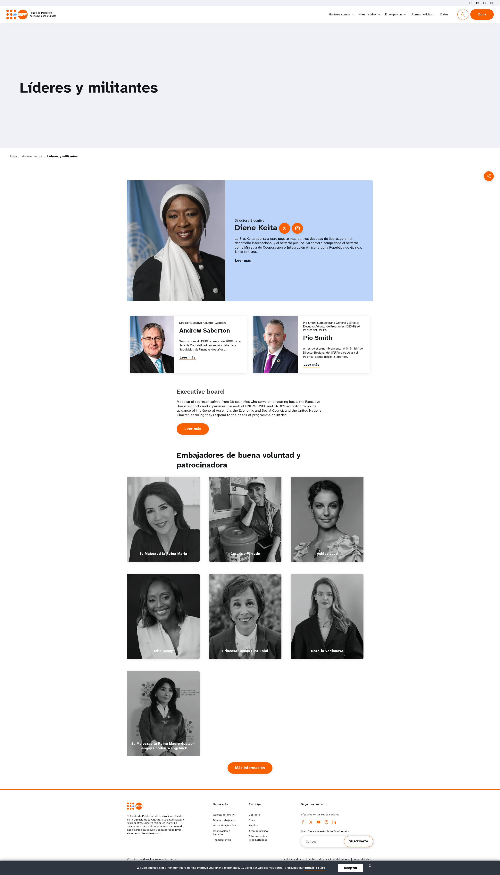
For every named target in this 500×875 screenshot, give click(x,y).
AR (491, 3)
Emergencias (393, 14)
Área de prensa (258, 831)
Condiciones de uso (292, 859)
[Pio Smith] (275, 345)
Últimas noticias (421, 14)
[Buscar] (462, 14)
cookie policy (314, 868)
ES (477, 3)
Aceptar (350, 867)
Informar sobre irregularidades (258, 837)
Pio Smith (317, 338)
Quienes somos (32, 156)
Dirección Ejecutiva (224, 825)
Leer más (243, 260)
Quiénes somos (339, 14)
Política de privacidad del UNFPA (329, 859)
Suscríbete (358, 841)
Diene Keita (256, 228)
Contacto (254, 814)
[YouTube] (318, 822)
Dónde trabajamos (224, 820)
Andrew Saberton (204, 330)
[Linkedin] (334, 822)
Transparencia (222, 839)
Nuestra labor (367, 14)
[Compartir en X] (284, 228)
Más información (253, 769)
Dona (482, 14)
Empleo (253, 825)
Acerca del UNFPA (224, 814)
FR (484, 3)
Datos (444, 14)
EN (470, 3)
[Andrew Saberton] (152, 345)
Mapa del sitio (362, 859)
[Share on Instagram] (297, 228)
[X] (311, 822)
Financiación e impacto (221, 832)
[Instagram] (326, 822)
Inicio (13, 156)
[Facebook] (303, 822)
